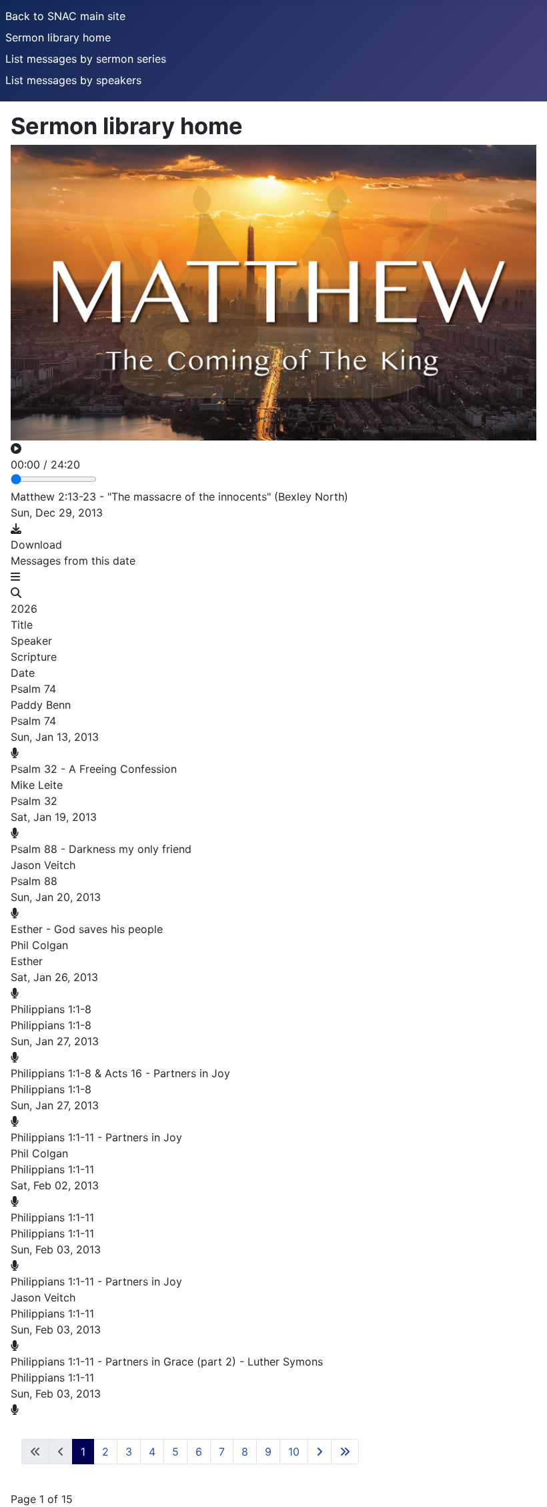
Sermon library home (58, 37)
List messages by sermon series (85, 58)
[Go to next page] (320, 1451)
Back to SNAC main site (65, 16)
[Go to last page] (345, 1451)
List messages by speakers (73, 80)
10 (294, 1451)
